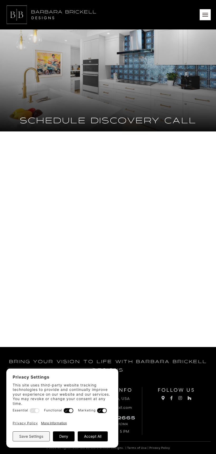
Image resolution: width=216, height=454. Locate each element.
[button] (205, 14)
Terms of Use (137, 448)
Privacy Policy (159, 448)
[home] (51, 14)
